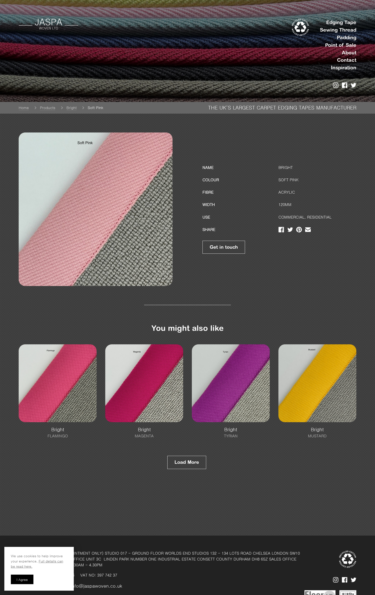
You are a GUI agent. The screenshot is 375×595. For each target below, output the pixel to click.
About (349, 52)
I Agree (22, 579)
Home (24, 108)
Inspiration (343, 67)
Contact (346, 60)
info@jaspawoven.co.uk (96, 586)
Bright (71, 108)
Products (47, 108)
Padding (346, 37)
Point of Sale (340, 45)
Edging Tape (341, 22)
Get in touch (224, 247)
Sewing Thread (338, 30)
